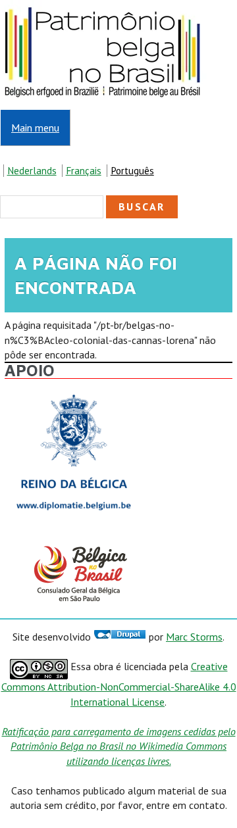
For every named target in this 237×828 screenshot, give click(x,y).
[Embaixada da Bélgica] (74, 391)
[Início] (103, 7)
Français (83, 170)
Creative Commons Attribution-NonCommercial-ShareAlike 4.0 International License (118, 684)
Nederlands (32, 170)
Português (132, 170)
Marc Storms (194, 636)
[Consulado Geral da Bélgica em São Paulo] (74, 545)
